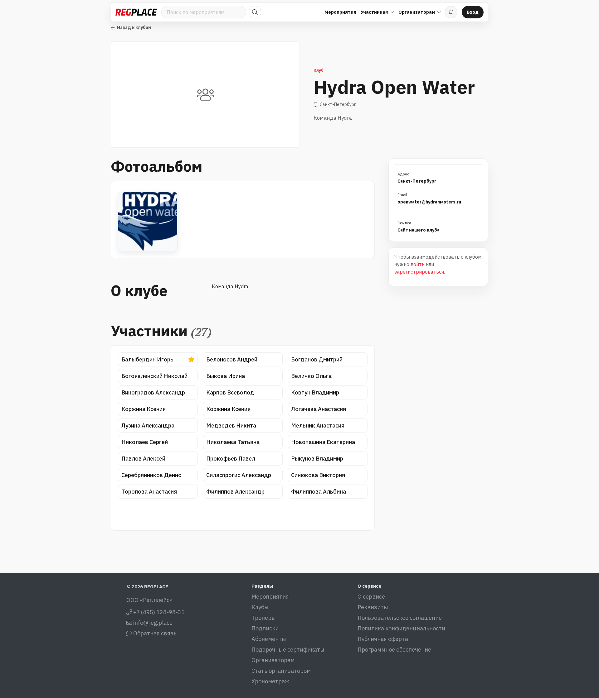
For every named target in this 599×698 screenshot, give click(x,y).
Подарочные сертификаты (287, 649)
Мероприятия (340, 12)
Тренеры (263, 617)
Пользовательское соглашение (400, 617)
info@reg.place (152, 622)
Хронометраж (270, 681)
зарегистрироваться (419, 272)
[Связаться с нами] (451, 12)
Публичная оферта (383, 639)
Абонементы (268, 639)
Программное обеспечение (394, 649)
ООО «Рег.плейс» (149, 600)
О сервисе (371, 596)
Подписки (265, 628)
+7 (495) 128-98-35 (158, 612)
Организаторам (273, 660)
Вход (473, 12)
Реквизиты (373, 607)
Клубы (260, 607)
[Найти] (255, 12)
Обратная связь (154, 633)
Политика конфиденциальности (401, 628)
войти (418, 264)
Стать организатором (281, 670)
